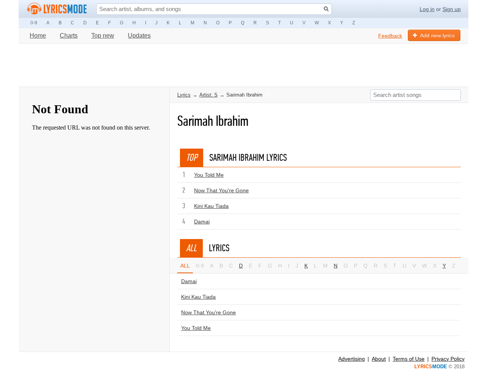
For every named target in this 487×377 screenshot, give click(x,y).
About (379, 359)
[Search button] (326, 9)
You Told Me (209, 175)
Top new (102, 35)
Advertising (351, 359)
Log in (427, 9)
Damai (202, 222)
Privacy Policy (448, 359)
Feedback (390, 36)
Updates (139, 35)
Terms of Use (409, 359)
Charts (69, 35)
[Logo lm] (57, 9)
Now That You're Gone (221, 190)
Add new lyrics (437, 35)
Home (38, 35)
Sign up (451, 9)
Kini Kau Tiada (211, 206)
